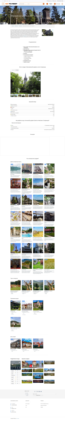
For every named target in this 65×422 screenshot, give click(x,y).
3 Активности (36, 364)
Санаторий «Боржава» (36, 311)
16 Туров (47, 382)
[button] (40, 72)
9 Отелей (23, 369)
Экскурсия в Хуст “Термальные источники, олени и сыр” (26, 291)
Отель (11, 301)
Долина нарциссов (47, 269)
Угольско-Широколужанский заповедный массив (26, 190)
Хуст (32, 363)
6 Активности (27, 374)
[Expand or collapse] (42, 45)
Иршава (38, 374)
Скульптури (12, 227)
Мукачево (49, 380)
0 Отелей (46, 369)
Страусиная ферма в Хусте (37, 221)
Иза (49, 361)
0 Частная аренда (28, 364)
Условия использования (43, 405)
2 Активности (38, 376)
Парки (45, 227)
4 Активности (27, 370)
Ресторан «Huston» (13, 349)
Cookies (42, 407)
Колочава (27, 380)
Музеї (11, 179)
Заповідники (23, 179)
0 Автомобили (40, 364)
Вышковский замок (35, 174)
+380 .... (12, 313)
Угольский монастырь (36, 189)
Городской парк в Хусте (47, 237)
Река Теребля (12, 174)
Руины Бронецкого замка (25, 174)
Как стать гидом (27, 403)
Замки (22, 164)
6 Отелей (35, 369)
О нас (26, 405)
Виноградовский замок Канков (37, 237)
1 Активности (38, 381)
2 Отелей (24, 364)
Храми (34, 179)
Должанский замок (47, 174)
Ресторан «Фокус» (24, 349)
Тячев (49, 368)
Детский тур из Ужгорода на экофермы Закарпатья (14, 291)
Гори (45, 195)
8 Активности (50, 382)
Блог (26, 407)
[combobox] (22, 4)
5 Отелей (46, 373)
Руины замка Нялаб (36, 205)
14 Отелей (46, 381)
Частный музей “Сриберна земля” (15, 189)
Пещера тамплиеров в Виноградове (49, 205)
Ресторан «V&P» (35, 349)
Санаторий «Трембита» (25, 311)
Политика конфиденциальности (44, 403)
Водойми (12, 164)
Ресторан (12, 339)
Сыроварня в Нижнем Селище (26, 221)
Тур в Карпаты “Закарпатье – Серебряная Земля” (37, 291)
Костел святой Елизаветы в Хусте (49, 189)
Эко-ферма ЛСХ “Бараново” (14, 221)
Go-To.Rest (17, 418)
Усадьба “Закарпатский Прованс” (15, 327)
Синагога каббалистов (13, 269)
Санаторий (23, 301)
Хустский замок (24, 269)
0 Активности (49, 370)
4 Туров (33, 364)
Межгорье (27, 368)
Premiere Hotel (12, 311)
